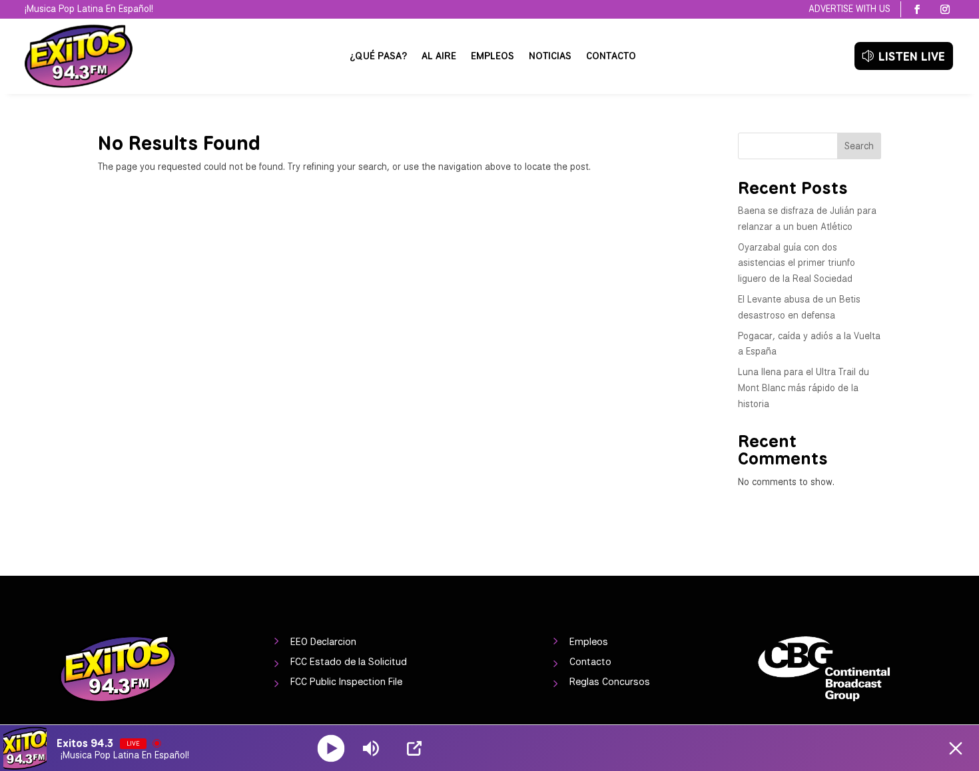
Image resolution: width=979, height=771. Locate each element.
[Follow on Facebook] (917, 9)
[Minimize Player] (956, 748)
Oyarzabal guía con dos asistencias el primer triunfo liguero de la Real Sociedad (796, 263)
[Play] (331, 748)
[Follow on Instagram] (945, 9)
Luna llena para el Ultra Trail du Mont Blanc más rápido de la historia (803, 388)
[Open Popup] (414, 748)
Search (859, 146)
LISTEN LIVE (911, 56)
